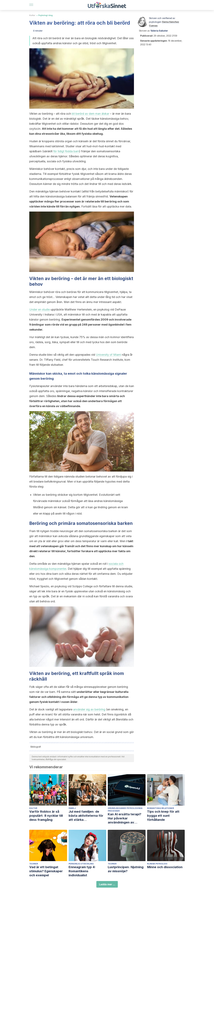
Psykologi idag (45, 15)
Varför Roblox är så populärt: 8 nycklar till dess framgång (46, 816)
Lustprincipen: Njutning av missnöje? (126, 869)
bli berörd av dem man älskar (90, 113)
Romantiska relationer (160, 808)
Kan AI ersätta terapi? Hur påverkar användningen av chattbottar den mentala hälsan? (126, 818)
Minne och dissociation (165, 867)
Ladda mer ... (107, 884)
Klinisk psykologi (157, 864)
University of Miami (108, 354)
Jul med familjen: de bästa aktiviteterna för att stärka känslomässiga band (86, 816)
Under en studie (39, 309)
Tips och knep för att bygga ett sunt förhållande (163, 816)
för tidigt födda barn (66, 151)
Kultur (32, 15)
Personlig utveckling (81, 864)
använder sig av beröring (89, 709)
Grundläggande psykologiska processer (125, 809)
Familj (72, 808)
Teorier (33, 864)
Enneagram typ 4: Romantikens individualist (82, 871)
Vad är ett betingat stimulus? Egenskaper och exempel (46, 871)
